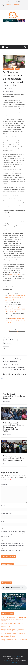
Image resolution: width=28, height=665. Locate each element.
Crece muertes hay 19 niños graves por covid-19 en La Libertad (14, 360)
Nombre (4, 506)
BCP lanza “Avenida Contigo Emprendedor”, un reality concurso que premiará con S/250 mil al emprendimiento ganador (13, 635)
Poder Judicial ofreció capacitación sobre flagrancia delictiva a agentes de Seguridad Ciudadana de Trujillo (13, 427)
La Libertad (5, 68)
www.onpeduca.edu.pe (15, 274)
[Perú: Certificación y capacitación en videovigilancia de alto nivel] (14, 379)
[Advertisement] (14, 34)
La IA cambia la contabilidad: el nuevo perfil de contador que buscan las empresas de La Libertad (13, 619)
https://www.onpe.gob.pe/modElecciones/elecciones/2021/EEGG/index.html (15, 298)
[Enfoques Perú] (3, 47)
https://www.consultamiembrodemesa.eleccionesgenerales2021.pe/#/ (15, 320)
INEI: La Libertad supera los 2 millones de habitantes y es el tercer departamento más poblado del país (12, 625)
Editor (12, 91)
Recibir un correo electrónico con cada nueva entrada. (12, 552)
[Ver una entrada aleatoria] (25, 47)
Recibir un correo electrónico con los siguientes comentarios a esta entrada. (12, 544)
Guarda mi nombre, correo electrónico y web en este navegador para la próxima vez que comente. (14, 534)
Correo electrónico (7, 513)
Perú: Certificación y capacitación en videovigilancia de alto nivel (14, 396)
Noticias (12, 68)
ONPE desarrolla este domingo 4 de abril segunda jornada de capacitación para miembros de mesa (13, 367)
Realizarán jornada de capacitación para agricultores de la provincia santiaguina (13, 458)
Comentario (5, 484)
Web (2, 521)
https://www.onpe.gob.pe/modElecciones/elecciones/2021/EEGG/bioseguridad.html (15, 309)
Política (17, 68)
